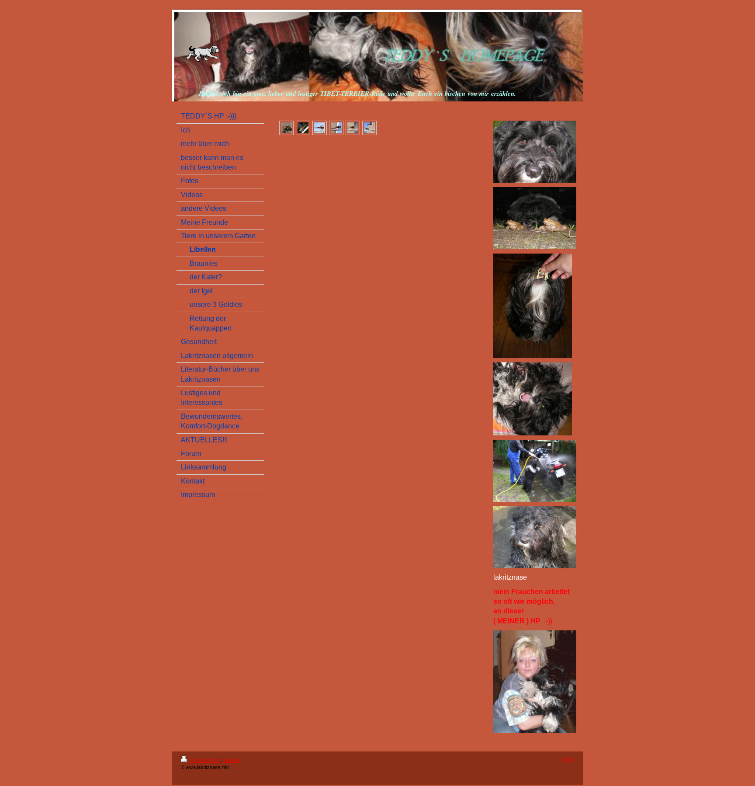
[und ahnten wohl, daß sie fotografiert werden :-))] (369, 127)
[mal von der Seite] (303, 127)
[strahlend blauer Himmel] (336, 127)
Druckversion (204, 760)
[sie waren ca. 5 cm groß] (352, 127)
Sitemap (231, 760)
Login (568, 759)
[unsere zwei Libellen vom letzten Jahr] (286, 127)
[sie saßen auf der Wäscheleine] (319, 127)
